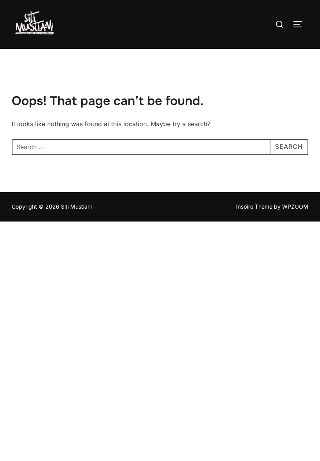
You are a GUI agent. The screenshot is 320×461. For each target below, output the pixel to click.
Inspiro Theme (254, 206)
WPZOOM (295, 206)
